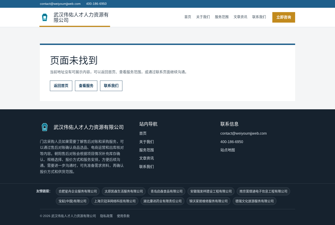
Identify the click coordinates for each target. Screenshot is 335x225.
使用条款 (123, 216)
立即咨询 (283, 17)
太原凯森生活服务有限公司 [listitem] (124, 191)
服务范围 (222, 17)
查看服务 (86, 86)
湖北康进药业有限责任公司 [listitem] (162, 201)
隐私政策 (106, 216)
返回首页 (61, 86)
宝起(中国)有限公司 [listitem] (72, 201)
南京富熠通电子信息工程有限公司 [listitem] (263, 191)
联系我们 (259, 17)
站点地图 (227, 150)
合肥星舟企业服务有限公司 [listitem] (78, 191)
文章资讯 (240, 17)
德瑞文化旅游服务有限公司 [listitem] (254, 201)
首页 (187, 17)
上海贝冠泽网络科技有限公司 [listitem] (115, 201)
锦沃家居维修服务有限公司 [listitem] (208, 201)
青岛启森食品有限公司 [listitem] (167, 191)
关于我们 (203, 17)
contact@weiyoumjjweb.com (60, 3)
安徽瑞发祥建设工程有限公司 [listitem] (211, 191)
